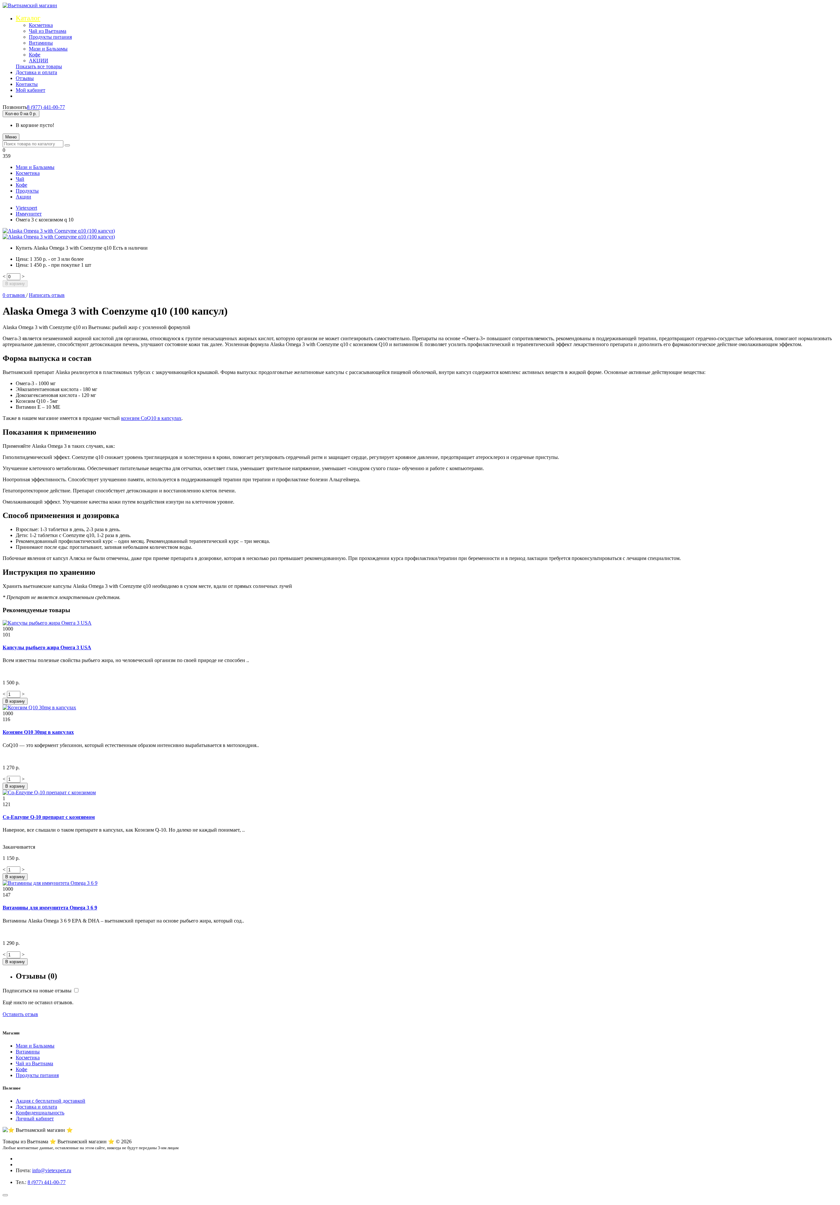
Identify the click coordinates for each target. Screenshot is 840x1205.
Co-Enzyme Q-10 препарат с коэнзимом (49, 817)
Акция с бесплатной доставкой (50, 1101)
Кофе (34, 54)
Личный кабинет (35, 1118)
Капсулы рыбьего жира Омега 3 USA (47, 647)
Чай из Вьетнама (47, 31)
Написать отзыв (47, 295)
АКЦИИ (38, 60)
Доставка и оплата (36, 72)
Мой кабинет (30, 90)
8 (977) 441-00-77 (46, 107)
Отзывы (25, 78)
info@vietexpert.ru (51, 1170)
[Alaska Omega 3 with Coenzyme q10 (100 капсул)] (59, 231)
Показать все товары (39, 66)
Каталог (28, 18)
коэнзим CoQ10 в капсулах (151, 418)
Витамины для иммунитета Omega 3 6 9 (50, 907)
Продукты (27, 191)
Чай (20, 179)
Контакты (27, 84)
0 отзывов (14, 295)
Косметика (41, 25)
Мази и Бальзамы (48, 49)
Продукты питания (50, 37)
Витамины (41, 43)
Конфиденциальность (40, 1112)
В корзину (15, 283)
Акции (23, 196)
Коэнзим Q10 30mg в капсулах (38, 732)
